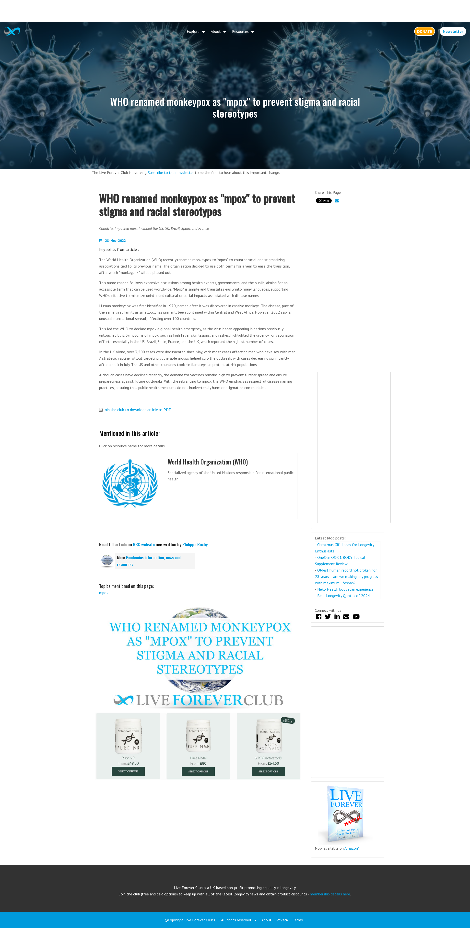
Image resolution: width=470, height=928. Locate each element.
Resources (240, 31)
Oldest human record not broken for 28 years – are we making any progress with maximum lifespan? (346, 576)
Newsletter (453, 31)
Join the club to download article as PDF (137, 409)
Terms (298, 919)
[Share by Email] (337, 200)
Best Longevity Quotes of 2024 (343, 595)
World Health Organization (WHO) (208, 461)
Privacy (282, 919)
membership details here (330, 893)
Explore (193, 31)
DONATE (424, 31)
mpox (103, 592)
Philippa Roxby (195, 544)
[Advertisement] (235, 11)
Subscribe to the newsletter (171, 172)
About (216, 31)
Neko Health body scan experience (345, 589)
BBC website (144, 544)
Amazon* (351, 848)
